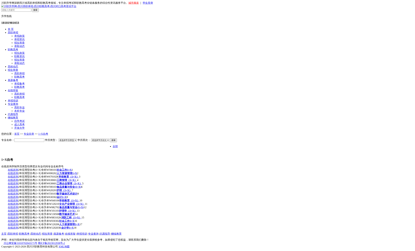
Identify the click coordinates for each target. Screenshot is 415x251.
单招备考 (19, 83)
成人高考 (19, 124)
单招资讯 (19, 39)
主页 (3, 233)
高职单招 (13, 32)
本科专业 (19, 110)
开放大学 (19, 127)
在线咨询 (13, 169)
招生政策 (19, 53)
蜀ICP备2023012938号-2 (51, 243)
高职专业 (19, 107)
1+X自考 (43, 133)
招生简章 (19, 42)
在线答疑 (13, 90)
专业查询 (13, 104)
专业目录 (29, 133)
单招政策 (19, 36)
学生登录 (148, 2)
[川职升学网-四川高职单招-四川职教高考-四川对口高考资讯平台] (38, 6)
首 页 (11, 29)
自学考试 (19, 121)
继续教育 (13, 117)
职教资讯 (19, 56)
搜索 (113, 140)
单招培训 (13, 100)
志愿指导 (13, 114)
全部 (115, 146)
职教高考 (13, 49)
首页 (16, 133)
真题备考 (13, 80)
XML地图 (64, 246)
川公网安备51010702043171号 (20, 243)
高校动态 (13, 66)
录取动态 (19, 46)
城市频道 (133, 2)
